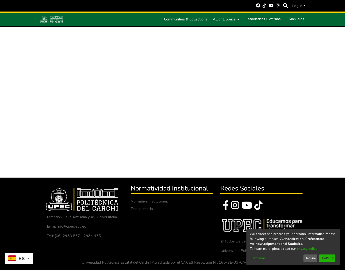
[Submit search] (285, 6)
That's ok (327, 258)
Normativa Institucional (149, 201)
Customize (257, 258)
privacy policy (307, 248)
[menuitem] (225, 19)
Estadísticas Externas (263, 19)
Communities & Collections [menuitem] (185, 19)
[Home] (52, 19)
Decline (310, 258)
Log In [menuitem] (297, 5)
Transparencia (142, 208)
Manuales (296, 19)
